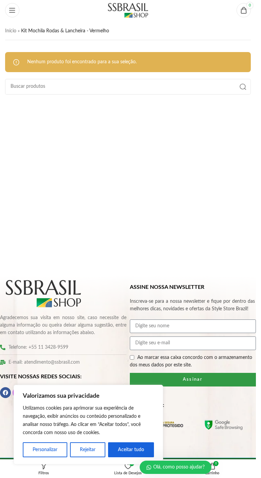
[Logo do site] (128, 10)
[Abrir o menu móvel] (12, 10)
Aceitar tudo (131, 449)
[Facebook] (5, 392)
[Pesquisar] (243, 87)
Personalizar (45, 449)
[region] (88, 424)
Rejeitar (87, 449)
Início (10, 31)
